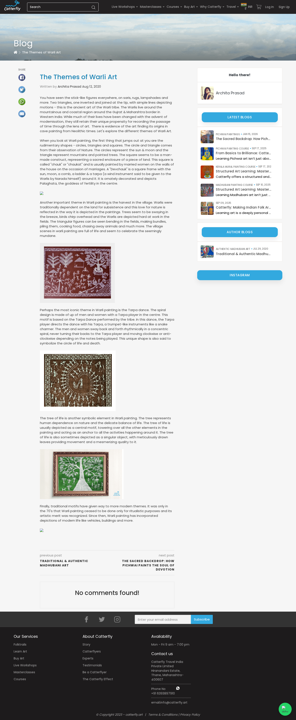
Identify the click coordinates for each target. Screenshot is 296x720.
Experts (88, 658)
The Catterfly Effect (98, 679)
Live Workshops (123, 7)
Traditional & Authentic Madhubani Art (244, 254)
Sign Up (284, 7)
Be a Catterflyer (95, 672)
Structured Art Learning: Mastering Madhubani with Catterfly (244, 189)
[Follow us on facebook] (86, 619)
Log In (269, 7)
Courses (173, 7)
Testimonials (92, 665)
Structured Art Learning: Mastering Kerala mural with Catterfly (244, 171)
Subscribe (202, 619)
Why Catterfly (210, 7)
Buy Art (189, 7)
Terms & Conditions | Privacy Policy (174, 714)
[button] (246, 7)
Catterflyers (92, 651)
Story (86, 644)
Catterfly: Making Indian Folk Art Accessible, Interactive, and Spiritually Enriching (244, 207)
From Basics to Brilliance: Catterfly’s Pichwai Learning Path (244, 153)
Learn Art (20, 651)
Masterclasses (150, 7)
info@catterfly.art (173, 702)
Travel (231, 7)
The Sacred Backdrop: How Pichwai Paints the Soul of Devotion (244, 139)
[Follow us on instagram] (117, 619)
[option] (148, 30)
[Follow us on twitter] (102, 619)
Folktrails (20, 644)
